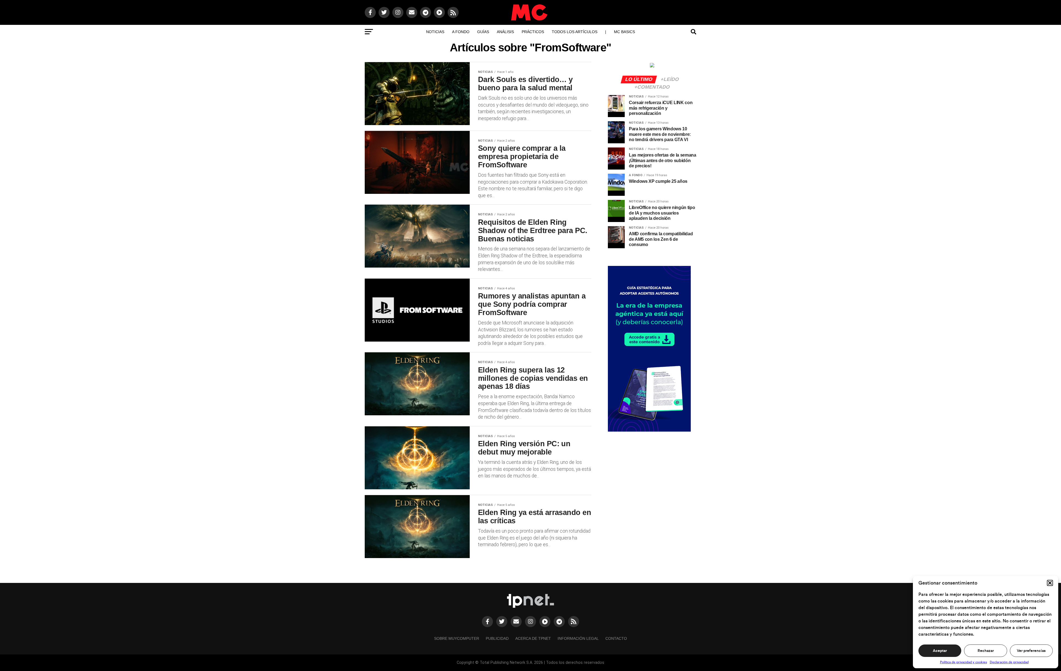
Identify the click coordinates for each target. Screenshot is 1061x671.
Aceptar (940, 651)
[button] (1050, 583)
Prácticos (533, 32)
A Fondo (460, 32)
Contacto (616, 638)
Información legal (578, 638)
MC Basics (624, 32)
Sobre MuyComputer (456, 638)
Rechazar (986, 651)
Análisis (505, 32)
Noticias (435, 32)
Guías (483, 32)
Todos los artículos (574, 32)
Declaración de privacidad (1009, 662)
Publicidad (497, 638)
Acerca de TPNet (533, 638)
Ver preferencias (1031, 651)
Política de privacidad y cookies (963, 662)
